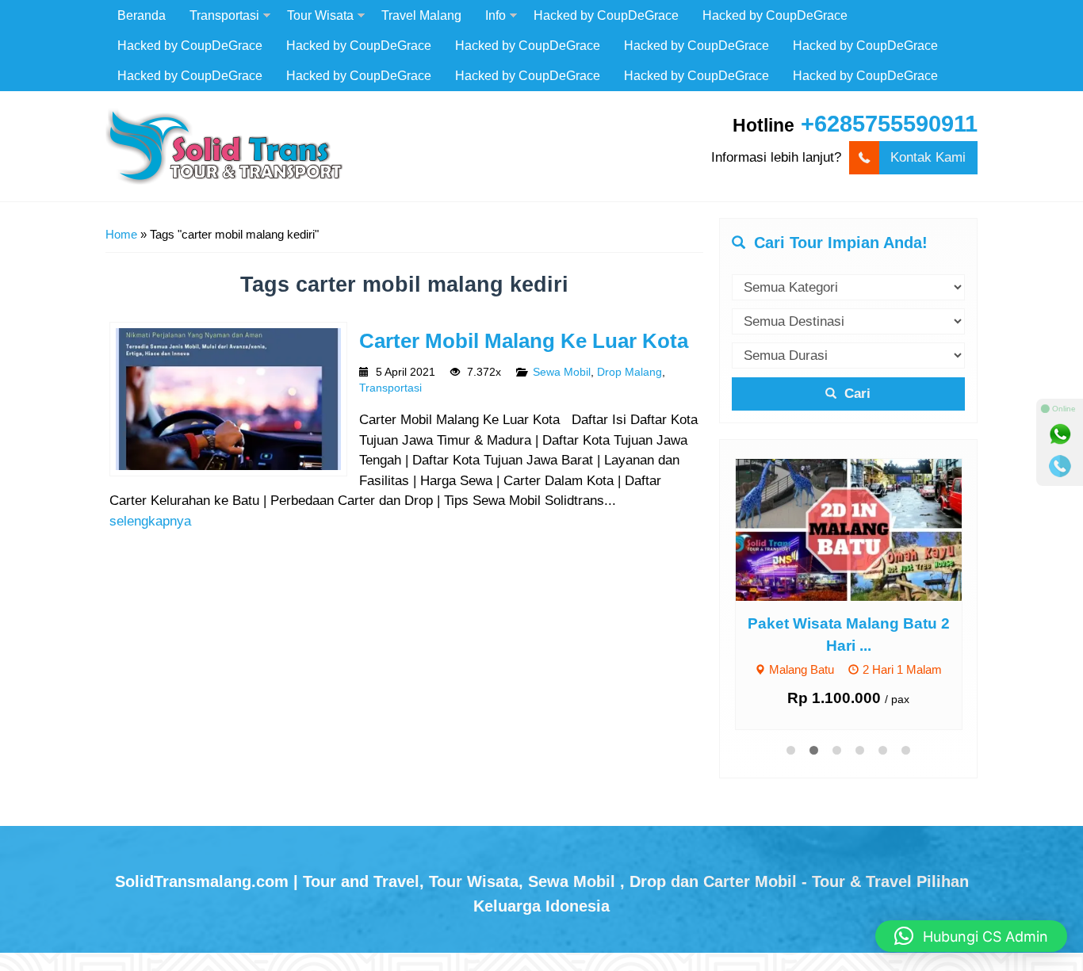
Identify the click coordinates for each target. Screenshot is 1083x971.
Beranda (141, 15)
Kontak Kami (928, 157)
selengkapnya (150, 521)
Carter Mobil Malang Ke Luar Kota (523, 341)
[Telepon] (1060, 466)
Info (495, 15)
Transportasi (224, 15)
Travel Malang (421, 15)
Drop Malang (629, 372)
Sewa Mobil (562, 372)
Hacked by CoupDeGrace (606, 15)
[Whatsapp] (1060, 434)
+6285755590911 (889, 123)
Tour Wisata (320, 15)
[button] (971, 936)
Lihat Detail (863, 529)
